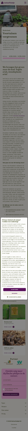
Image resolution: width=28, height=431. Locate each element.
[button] (14, 297)
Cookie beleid (10, 286)
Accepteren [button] (14, 289)
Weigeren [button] (14, 293)
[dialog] (14, 259)
